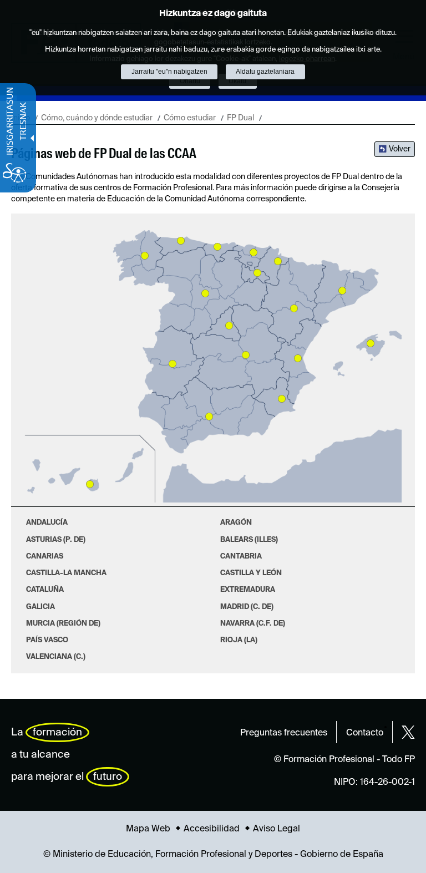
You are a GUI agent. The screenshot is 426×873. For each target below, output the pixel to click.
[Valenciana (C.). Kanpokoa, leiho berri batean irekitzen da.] (298, 358)
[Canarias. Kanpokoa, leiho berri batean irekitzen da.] (90, 484)
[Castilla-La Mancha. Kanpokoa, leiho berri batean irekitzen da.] (246, 355)
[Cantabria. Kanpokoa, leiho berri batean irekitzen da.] (217, 247)
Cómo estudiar (190, 118)
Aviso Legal (276, 829)
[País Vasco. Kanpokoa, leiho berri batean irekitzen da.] (253, 252)
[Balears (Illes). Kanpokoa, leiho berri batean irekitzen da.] (370, 343)
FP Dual (240, 118)
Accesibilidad (212, 829)
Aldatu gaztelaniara (265, 71)
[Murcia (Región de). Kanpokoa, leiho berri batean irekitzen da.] (282, 399)
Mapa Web (148, 829)
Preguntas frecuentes (283, 733)
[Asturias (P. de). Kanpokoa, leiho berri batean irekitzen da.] (181, 241)
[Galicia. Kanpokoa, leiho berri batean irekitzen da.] (145, 256)
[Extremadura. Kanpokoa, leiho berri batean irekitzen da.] (172, 364)
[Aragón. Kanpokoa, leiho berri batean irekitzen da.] (294, 308)
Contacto (364, 733)
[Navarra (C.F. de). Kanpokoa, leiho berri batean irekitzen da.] (278, 261)
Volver (399, 149)
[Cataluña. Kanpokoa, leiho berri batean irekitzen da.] (342, 291)
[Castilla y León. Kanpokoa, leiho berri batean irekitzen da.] (205, 293)
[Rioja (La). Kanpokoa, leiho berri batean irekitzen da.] (257, 273)
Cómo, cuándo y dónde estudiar (97, 118)
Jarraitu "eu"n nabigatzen (169, 71)
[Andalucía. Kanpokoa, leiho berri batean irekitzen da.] (209, 416)
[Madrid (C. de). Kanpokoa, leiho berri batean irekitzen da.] (229, 325)
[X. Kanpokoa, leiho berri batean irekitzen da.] (408, 732)
